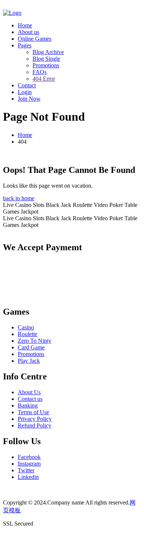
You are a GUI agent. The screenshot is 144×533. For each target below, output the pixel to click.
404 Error (43, 79)
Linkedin (28, 477)
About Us (29, 392)
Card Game (31, 347)
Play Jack (29, 361)
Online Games (34, 39)
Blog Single (46, 59)
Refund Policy (34, 425)
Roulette (27, 334)
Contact (27, 85)
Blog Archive (48, 52)
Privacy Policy (35, 419)
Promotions (45, 65)
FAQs (39, 72)
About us (28, 32)
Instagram (29, 463)
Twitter (26, 470)
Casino (26, 327)
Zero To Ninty (34, 341)
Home (25, 25)
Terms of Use (33, 412)
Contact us (30, 399)
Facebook (29, 457)
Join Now (29, 98)
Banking (28, 405)
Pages (24, 45)
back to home (18, 198)
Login (25, 92)
